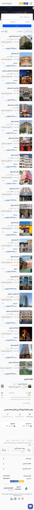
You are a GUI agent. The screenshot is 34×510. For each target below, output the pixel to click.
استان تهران (15, 440)
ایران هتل (30, 440)
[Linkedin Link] (11, 499)
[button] (17, 458)
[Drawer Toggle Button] (31, 3)
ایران (23, 440)
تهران (7, 440)
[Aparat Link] (15, 499)
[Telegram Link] (19, 499)
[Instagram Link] (22, 499)
